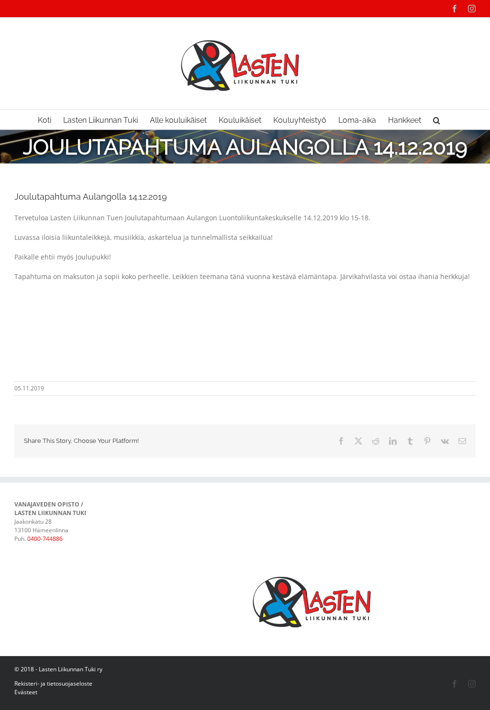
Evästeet (25, 692)
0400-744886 (45, 539)
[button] (436, 119)
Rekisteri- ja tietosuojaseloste (53, 683)
